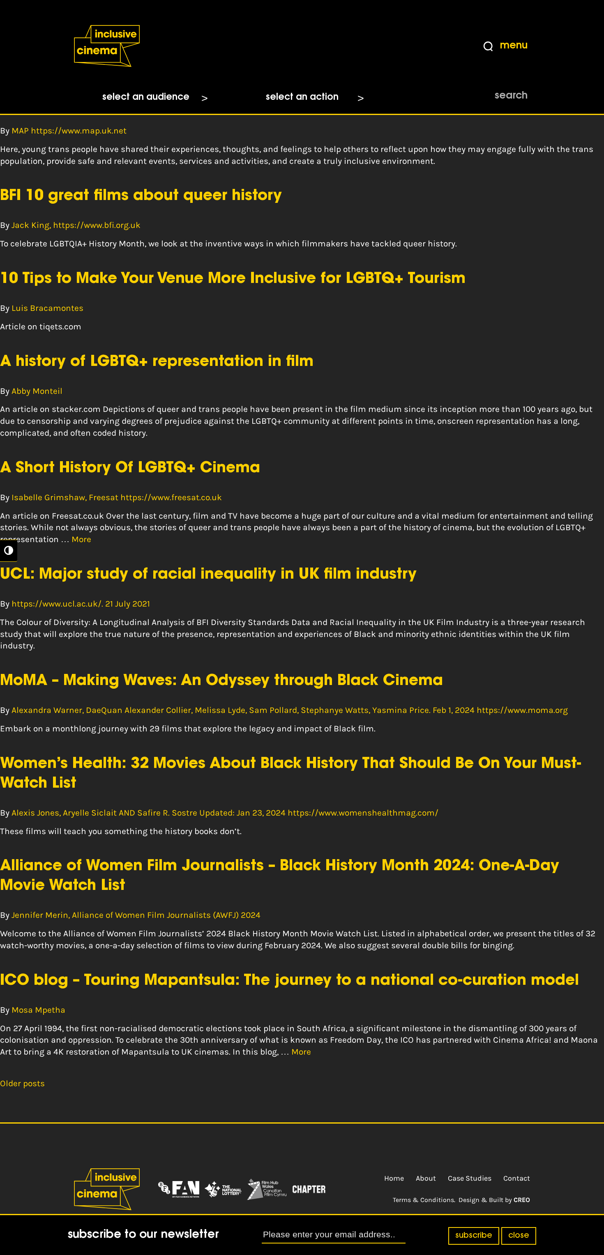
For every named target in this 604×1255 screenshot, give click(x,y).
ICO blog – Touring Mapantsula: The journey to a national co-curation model (289, 981)
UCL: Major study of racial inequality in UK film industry (208, 575)
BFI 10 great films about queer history (141, 196)
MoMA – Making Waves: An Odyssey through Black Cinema (221, 681)
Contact (516, 1178)
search (511, 96)
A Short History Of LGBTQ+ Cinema (130, 468)
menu (514, 46)
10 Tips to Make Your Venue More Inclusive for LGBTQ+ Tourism (233, 279)
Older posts (22, 1083)
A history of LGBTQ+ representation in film (157, 362)
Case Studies (469, 1178)
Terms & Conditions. (424, 1200)
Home (394, 1178)
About (426, 1178)
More (81, 539)
